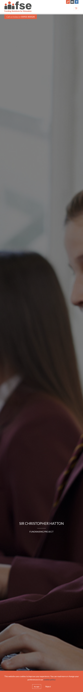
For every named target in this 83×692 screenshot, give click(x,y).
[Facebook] (76, 2)
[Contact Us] (72, 2)
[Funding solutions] (18, 7)
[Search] (68, 2)
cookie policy (50, 679)
